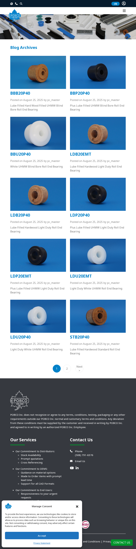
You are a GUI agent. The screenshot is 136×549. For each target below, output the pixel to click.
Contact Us (121, 542)
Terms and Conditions (87, 541)
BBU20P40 (20, 154)
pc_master (53, 100)
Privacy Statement (42, 543)
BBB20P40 (20, 93)
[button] (77, 506)
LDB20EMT (80, 154)
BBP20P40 (80, 93)
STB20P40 (79, 337)
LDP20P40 (80, 215)
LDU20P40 (20, 337)
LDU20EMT (81, 276)
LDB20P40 (20, 215)
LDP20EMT (20, 276)
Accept (42, 535)
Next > (79, 368)
